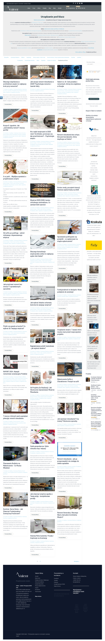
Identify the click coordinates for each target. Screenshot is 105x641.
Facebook (56, 578)
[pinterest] (79, 3)
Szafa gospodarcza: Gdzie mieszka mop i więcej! (39, 447)
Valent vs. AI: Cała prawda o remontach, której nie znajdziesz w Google (69, 84)
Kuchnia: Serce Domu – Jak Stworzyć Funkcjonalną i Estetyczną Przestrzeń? (13, 511)
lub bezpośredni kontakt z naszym (50, 49)
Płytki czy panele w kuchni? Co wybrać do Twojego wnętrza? (14, 327)
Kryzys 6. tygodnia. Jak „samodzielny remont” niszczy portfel (14, 127)
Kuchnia (73, 57)
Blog (50, 8)
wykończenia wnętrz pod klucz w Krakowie (54, 28)
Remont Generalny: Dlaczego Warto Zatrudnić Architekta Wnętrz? (67, 514)
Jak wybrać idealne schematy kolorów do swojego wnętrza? (41, 303)
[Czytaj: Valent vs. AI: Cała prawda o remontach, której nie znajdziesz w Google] (69, 71)
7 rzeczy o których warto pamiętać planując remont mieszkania (15, 417)
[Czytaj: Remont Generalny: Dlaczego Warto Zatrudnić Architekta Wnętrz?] (69, 502)
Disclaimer (37, 589)
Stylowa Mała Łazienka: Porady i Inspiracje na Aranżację (41, 537)
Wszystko (6, 57)
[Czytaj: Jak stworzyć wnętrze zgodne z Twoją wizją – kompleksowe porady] (42, 483)
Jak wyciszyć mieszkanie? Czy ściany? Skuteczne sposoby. (68, 420)
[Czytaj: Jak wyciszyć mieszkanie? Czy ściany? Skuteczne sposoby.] (69, 408)
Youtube (56, 580)
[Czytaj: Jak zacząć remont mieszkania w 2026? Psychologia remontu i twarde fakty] (42, 71)
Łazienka (79, 57)
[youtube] (77, 3)
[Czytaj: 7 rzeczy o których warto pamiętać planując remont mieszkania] (15, 405)
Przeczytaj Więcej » (8, 104)
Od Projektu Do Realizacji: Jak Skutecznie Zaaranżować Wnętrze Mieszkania (42, 389)
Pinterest (56, 582)
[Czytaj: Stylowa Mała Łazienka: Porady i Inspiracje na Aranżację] (42, 525)
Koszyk (36, 576)
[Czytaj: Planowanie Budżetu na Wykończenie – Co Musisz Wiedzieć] (15, 452)
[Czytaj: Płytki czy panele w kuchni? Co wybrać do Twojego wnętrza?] (15, 315)
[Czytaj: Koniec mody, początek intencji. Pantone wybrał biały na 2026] (69, 177)
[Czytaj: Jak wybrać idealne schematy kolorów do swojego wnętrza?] (42, 292)
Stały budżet (28, 35)
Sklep (54, 8)
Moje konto (37, 578)
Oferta (39, 8)
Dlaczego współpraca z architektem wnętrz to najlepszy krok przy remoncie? (14, 84)
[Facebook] (73, 3)
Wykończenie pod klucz (39, 20)
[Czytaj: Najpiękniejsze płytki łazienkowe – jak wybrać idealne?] (42, 335)
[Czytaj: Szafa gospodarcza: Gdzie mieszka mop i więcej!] (42, 435)
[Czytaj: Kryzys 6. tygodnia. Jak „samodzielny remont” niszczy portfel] (15, 115)
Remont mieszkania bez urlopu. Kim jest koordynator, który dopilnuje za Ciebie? (68, 137)
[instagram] (75, 3)
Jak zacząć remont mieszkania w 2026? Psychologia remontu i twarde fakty (42, 84)
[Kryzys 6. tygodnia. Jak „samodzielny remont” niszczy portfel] (93, 340)
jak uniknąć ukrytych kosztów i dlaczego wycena (48, 35)
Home (29, 8)
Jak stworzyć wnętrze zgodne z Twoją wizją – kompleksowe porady (41, 496)
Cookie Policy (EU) (39, 584)
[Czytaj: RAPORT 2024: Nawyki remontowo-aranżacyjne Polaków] (15, 361)
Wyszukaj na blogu (91, 62)
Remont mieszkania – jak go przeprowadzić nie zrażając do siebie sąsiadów (68, 461)
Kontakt (59, 8)
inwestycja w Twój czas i (37, 22)
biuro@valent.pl (76, 582)
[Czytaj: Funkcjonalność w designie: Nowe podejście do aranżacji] (69, 279)
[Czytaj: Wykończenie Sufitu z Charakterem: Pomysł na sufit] (69, 368)
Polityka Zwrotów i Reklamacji (42, 580)
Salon (38, 60)
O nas (34, 8)
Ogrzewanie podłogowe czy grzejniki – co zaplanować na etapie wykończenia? (67, 239)
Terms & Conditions (39, 582)
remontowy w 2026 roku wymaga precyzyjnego (30, 30)
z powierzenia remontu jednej (75, 30)
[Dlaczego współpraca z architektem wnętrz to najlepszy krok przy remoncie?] (93, 269)
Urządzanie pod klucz (63, 60)
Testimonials (38, 591)
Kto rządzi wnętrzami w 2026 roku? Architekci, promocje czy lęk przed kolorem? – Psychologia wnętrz (42, 134)
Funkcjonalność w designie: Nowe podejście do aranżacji (69, 291)
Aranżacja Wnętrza (15, 57)
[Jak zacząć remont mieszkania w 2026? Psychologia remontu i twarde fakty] (93, 309)
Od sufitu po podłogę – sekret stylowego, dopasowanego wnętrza (14, 235)
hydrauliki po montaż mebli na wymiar (67, 37)
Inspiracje (29, 57)
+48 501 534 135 (76, 580)
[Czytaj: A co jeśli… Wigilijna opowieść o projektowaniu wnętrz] (15, 166)
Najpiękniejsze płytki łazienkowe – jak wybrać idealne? (42, 347)
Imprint (36, 587)
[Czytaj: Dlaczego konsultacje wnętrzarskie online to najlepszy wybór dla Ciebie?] (42, 241)
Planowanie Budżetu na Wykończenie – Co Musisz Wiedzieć (12, 465)
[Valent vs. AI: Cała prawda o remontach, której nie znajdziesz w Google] (93, 326)
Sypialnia (43, 60)
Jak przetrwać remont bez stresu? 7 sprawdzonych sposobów (12, 286)
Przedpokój (20, 60)
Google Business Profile (59, 584)
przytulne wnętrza (49, 47)
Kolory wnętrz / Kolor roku (39, 57)
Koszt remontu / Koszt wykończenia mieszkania (58, 57)
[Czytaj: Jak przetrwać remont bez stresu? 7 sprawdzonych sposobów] (15, 273)
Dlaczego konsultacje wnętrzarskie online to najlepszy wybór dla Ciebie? (41, 253)
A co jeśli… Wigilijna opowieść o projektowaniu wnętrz (14, 177)
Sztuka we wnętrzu (51, 60)
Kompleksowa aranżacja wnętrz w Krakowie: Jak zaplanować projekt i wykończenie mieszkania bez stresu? (93, 298)
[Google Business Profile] (81, 3)
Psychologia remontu (30, 60)
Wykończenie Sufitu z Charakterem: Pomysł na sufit (68, 380)
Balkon (22, 57)
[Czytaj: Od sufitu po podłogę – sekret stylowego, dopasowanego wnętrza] (15, 222)
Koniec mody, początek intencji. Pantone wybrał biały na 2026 (68, 188)
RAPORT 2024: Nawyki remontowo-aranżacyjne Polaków (15, 372)
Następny (77, 561)
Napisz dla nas (57, 586)
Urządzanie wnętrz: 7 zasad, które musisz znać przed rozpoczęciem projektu (69, 332)
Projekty (44, 8)
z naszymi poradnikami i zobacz (24, 47)
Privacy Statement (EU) (40, 585)
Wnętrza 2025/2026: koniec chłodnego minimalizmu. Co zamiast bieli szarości (40, 202)
